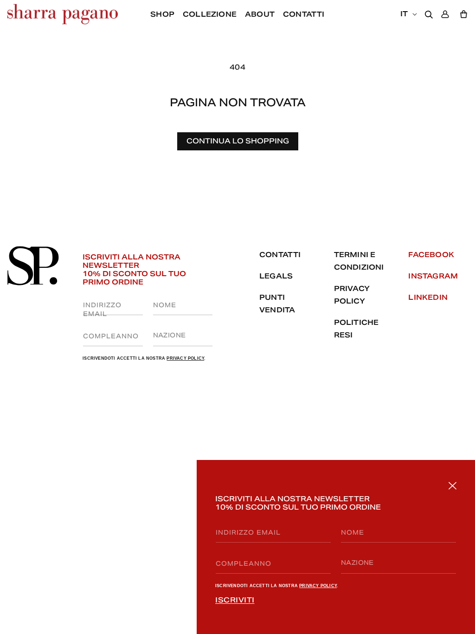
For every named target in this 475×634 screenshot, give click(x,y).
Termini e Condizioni (359, 261)
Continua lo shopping (237, 140)
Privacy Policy (318, 585)
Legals (276, 276)
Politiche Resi (356, 328)
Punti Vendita (277, 303)
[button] (260, 14)
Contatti (280, 254)
